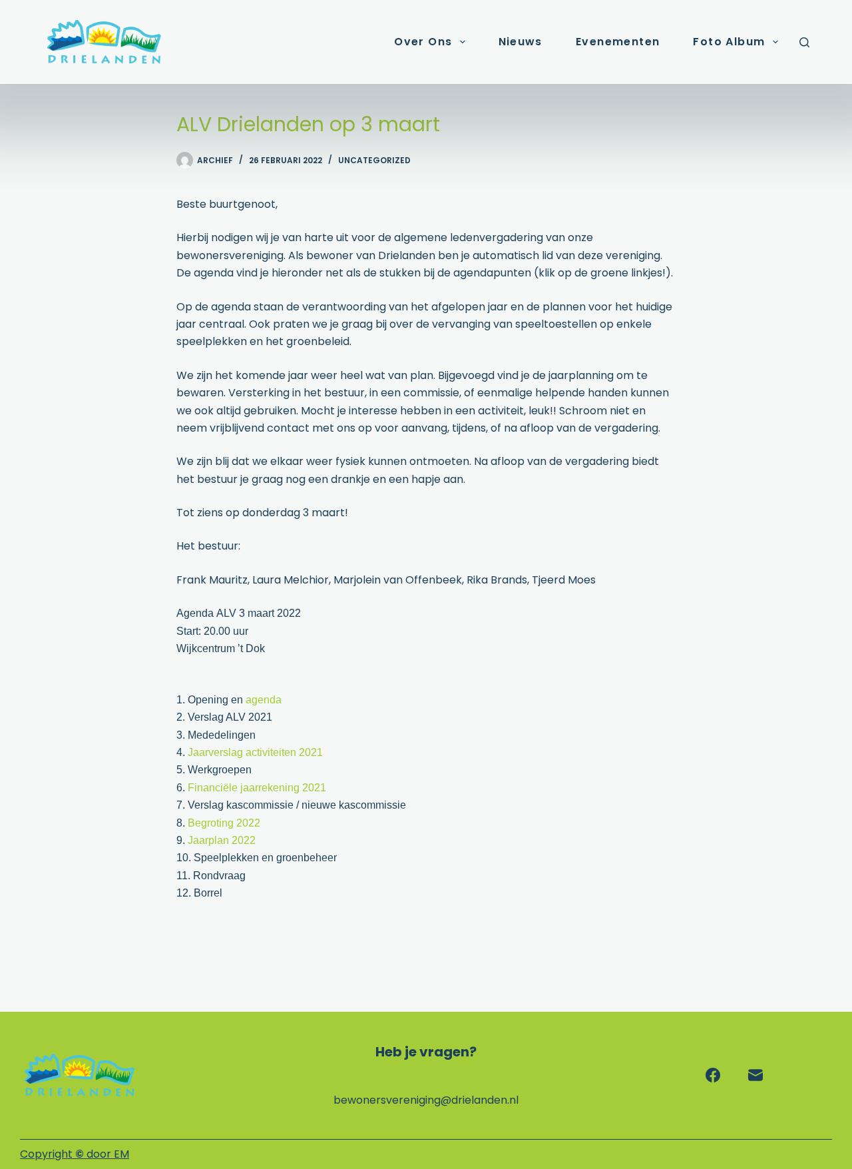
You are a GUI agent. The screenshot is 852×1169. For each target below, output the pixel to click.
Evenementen (618, 41)
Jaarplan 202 (219, 840)
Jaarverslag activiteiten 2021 (255, 752)
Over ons (423, 41)
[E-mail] (755, 1075)
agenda (264, 699)
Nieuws (520, 41)
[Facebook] (713, 1075)
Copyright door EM (74, 1154)
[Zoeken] (804, 42)
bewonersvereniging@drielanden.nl (426, 1100)
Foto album (729, 41)
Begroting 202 (221, 823)
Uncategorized (374, 160)
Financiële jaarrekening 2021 (257, 787)
